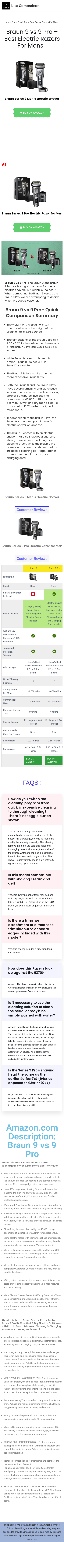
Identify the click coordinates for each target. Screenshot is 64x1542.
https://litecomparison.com (30, 1535)
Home (6, 22)
